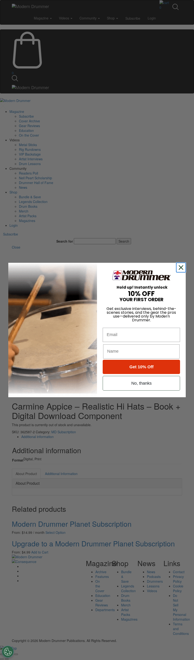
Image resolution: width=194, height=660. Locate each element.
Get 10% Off (141, 367)
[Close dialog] (182, 267)
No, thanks (141, 383)
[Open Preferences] (8, 652)
